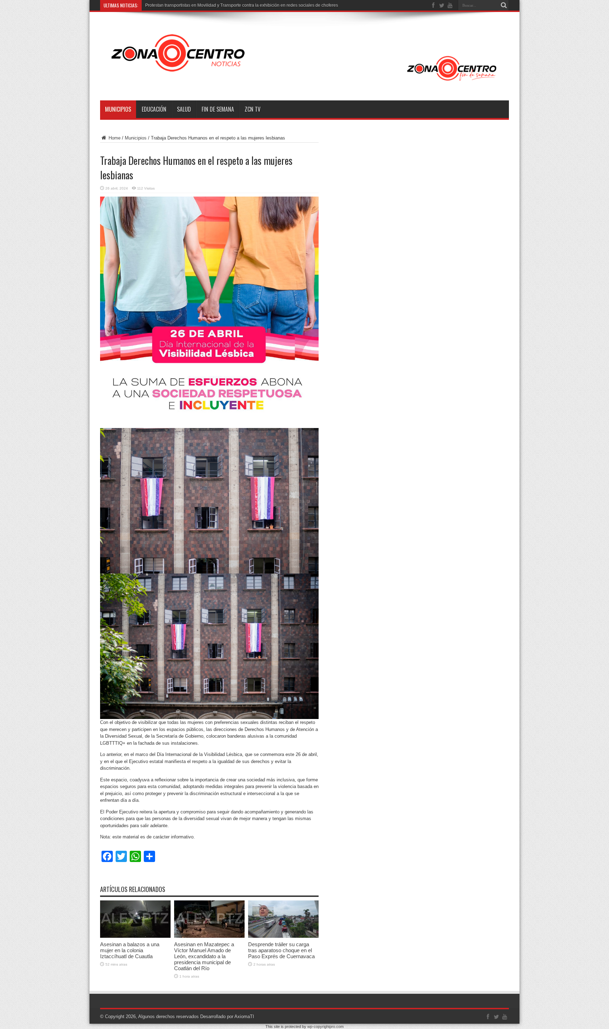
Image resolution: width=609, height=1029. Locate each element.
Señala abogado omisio (168, 5)
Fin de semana (218, 109)
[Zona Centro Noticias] (304, 82)
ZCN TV (252, 109)
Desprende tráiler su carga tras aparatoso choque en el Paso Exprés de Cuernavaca (281, 950)
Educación (154, 109)
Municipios (118, 109)
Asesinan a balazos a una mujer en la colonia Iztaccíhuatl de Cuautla (129, 950)
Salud (184, 109)
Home (114, 138)
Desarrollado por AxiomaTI (227, 1016)
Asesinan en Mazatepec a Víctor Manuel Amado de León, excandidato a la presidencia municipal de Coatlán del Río (204, 956)
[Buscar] (503, 5)
